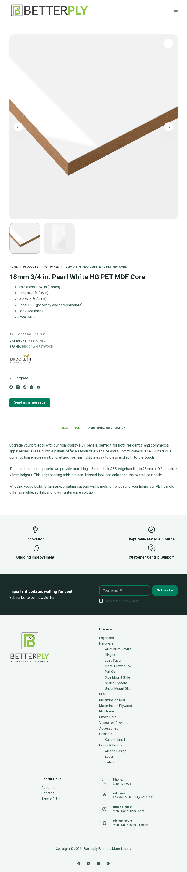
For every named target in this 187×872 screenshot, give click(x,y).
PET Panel (37, 340)
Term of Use (50, 799)
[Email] (38, 387)
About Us (48, 788)
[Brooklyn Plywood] (20, 359)
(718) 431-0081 (122, 783)
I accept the (121, 601)
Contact (47, 793)
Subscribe (165, 590)
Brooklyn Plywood (37, 346)
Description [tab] (70, 428)
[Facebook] (11, 387)
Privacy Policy (129, 601)
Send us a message (29, 402)
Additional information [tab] (107, 428)
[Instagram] (98, 863)
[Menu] (176, 10)
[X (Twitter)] (18, 387)
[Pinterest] (24, 387)
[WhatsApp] (31, 387)
